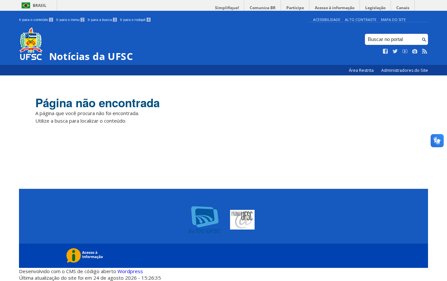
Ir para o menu (69, 20)
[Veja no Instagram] (415, 51)
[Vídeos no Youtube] (405, 51)
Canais (402, 7)
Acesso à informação (334, 7)
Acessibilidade (326, 19)
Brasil (39, 5)
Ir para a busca (102, 20)
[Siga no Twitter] (395, 51)
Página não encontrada (97, 102)
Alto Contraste (360, 19)
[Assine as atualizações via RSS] (424, 51)
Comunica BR (263, 7)
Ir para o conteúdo (35, 20)
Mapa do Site (393, 19)
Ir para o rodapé (135, 20)
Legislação (375, 7)
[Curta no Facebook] (385, 51)
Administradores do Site (404, 70)
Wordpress (130, 271)
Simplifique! (227, 7)
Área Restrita (362, 70)
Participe (295, 7)
